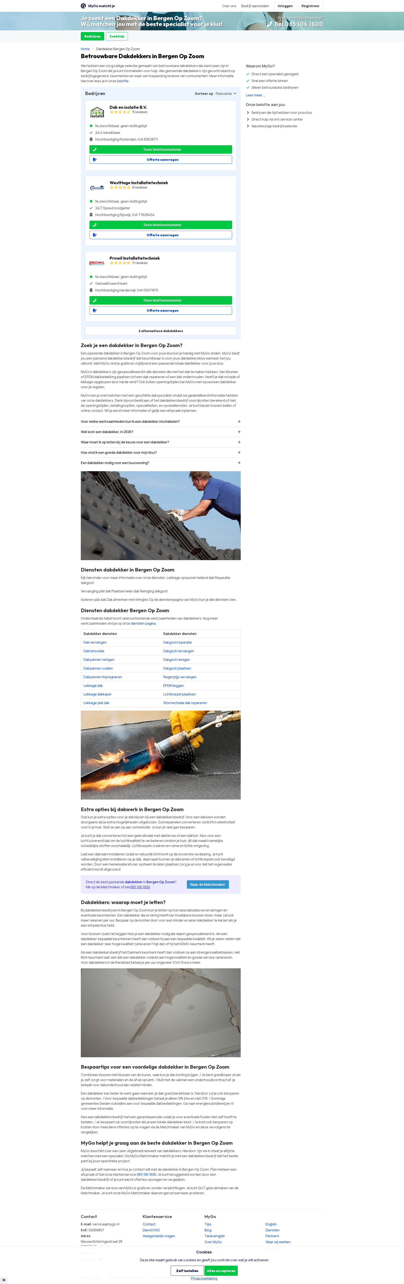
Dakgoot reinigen (176, 659)
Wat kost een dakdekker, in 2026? (107, 431)
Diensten (273, 1230)
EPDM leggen (173, 685)
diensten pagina (143, 623)
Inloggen (285, 6)
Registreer (311, 6)
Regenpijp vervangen (180, 677)
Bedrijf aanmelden (255, 6)
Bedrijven (92, 36)
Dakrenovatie (94, 651)
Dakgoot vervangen (178, 651)
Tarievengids (215, 1236)
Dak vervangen (95, 642)
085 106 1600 (140, 887)
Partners (272, 1236)
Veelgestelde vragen (159, 1236)
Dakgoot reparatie (177, 642)
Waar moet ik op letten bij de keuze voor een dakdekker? (125, 442)
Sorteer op (204, 93)
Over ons (229, 6)
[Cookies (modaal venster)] (4, 1280)
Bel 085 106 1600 (298, 24)
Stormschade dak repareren (185, 702)
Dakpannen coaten (98, 668)
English (271, 1224)
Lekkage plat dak (96, 702)
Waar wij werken (278, 1242)
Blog (208, 1230)
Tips (208, 1224)
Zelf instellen (187, 1271)
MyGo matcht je (101, 6)
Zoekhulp (116, 36)
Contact (149, 1224)
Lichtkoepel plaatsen (179, 694)
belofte (123, 81)
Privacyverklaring (204, 1278)
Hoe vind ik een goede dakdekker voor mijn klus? (119, 452)
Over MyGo (213, 1242)
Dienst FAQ (151, 1230)
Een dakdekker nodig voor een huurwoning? (115, 462)
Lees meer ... (256, 95)
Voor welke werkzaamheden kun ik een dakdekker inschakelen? (130, 421)
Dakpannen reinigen (99, 659)
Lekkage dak (93, 685)
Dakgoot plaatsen (177, 668)
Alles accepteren (221, 1271)
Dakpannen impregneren (103, 677)
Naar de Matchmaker (207, 884)
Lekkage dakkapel (97, 694)
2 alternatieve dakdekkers (160, 331)
